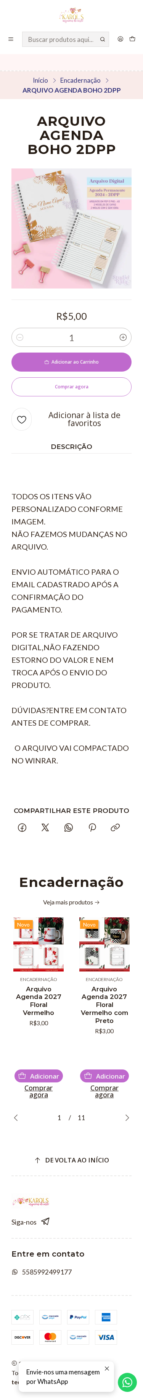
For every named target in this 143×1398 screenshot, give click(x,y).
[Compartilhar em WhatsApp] (69, 828)
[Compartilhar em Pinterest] (92, 828)
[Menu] (11, 39)
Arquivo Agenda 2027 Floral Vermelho (38, 1001)
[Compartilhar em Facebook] (22, 828)
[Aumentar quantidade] (123, 337)
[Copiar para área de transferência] (115, 828)
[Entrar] (120, 39)
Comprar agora (38, 1091)
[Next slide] (126, 1117)
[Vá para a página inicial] (71, 15)
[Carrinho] (132, 39)
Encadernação (80, 80)
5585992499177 (47, 1272)
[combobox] (65, 39)
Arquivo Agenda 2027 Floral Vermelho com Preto (104, 1005)
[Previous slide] (17, 1117)
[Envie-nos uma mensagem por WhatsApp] (127, 1382)
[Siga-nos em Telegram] (45, 1221)
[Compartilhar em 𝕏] (45, 828)
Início (40, 80)
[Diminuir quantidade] (20, 337)
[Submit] (102, 39)
